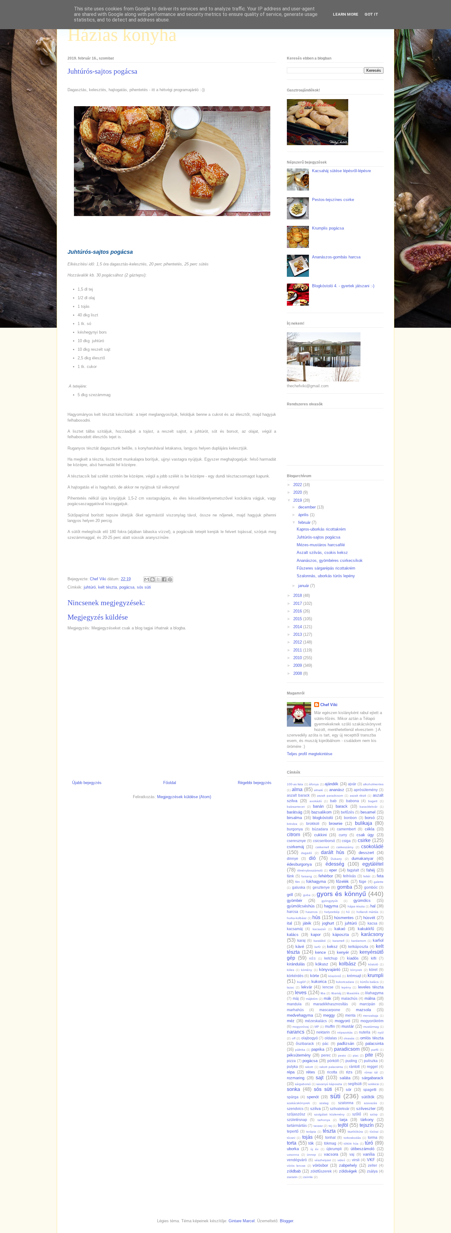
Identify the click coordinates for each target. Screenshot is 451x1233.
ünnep (311, 1154)
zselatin (292, 1177)
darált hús (332, 852)
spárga (293, 1097)
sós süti (144, 587)
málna (369, 998)
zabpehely (348, 1165)
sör (348, 1089)
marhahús (295, 1010)
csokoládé (372, 846)
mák (327, 998)
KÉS (312, 958)
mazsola (363, 1009)
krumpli (376, 975)
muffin (330, 1026)
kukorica (318, 981)
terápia (311, 1131)
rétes (310, 1072)
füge (362, 881)
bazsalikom (321, 812)
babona (352, 801)
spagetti (369, 1090)
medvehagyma (300, 1015)
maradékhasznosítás (330, 1004)
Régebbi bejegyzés (255, 782)
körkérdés (295, 976)
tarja (343, 1119)
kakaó (339, 928)
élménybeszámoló (310, 870)
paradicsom (347, 1049)
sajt (319, 1077)
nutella (364, 1032)
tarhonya (324, 1120)
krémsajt (354, 976)
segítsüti (355, 1084)
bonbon (350, 818)
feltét (366, 876)
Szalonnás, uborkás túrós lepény (326, 576)
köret (373, 970)
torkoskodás (352, 1137)
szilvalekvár (339, 1109)
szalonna (345, 1103)
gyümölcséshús (301, 906)
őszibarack (305, 1044)
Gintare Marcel (242, 1221)
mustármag (371, 1026)
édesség (335, 864)
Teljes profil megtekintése (309, 754)
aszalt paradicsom (330, 795)
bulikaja (363, 823)
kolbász (347, 963)
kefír (317, 947)
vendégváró (297, 1160)
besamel (368, 812)
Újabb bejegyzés (87, 782)
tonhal (330, 1137)
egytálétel (373, 864)
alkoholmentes (373, 784)
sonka (293, 1089)
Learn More (345, 14)
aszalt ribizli (358, 795)
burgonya (295, 829)
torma (372, 1137)
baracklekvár (368, 806)
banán (318, 806)
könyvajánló (329, 969)
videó (341, 1160)
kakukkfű (366, 928)
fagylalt (353, 870)
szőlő (356, 1114)
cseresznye (296, 841)
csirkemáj (295, 847)
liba (323, 993)
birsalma (294, 817)
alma (297, 789)
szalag (324, 1103)
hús (316, 917)
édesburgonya (299, 864)
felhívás (349, 876)
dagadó (306, 853)
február (305, 522)
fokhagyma (316, 881)
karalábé (320, 940)
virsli (356, 1160)
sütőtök (368, 1097)
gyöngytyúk (330, 901)
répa (291, 1072)
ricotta (332, 1072)
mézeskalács (316, 1021)
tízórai (374, 1131)
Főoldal (169, 782)
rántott (354, 1067)
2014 (298, 626)
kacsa (372, 923)
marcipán (367, 1004)
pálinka (300, 1049)
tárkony (367, 1119)
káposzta (341, 934)
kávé (299, 946)
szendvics (295, 1109)
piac (356, 1055)
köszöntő (334, 976)
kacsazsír (319, 929)
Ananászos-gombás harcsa (336, 257)
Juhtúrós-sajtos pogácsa (318, 537)
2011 (298, 650)
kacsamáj (295, 929)
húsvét (369, 917)
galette (379, 881)
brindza (292, 823)
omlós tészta (372, 1038)
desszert (366, 852)
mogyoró (342, 1020)
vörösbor (320, 1165)
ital (289, 923)
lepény (346, 987)
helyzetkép (332, 912)
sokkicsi (373, 1084)
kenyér (343, 952)
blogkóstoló (323, 817)
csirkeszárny (344, 847)
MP (316, 1026)
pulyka (292, 1067)
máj (296, 998)
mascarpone (329, 1010)
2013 (298, 634)
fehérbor (325, 876)
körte (314, 975)
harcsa (292, 912)
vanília (369, 1154)
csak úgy (365, 835)
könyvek (356, 970)
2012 (298, 642)
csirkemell (322, 847)
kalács (293, 934)
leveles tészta (371, 987)
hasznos (312, 912)
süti (335, 1096)
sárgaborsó (303, 1084)
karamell (338, 940)
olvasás (349, 1038)
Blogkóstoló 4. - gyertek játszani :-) (343, 286)
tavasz (318, 1125)
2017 (298, 603)
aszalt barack (298, 795)
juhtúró (90, 587)
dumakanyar (362, 858)
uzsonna (293, 1154)
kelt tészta (107, 587)
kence (320, 952)
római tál (371, 1072)
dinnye (292, 858)
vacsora (331, 1154)
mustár (347, 1026)
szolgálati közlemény (329, 1114)
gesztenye (321, 887)
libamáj (336, 993)
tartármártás (297, 1125)
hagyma (331, 906)
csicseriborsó (324, 841)
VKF (371, 1160)
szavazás (370, 1103)
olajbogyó (309, 1038)
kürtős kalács (369, 982)
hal (373, 906)
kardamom (358, 940)
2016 (298, 611)
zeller (372, 1165)
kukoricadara (345, 982)
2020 (298, 492)
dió (312, 858)
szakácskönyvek (298, 1103)
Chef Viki (328, 704)
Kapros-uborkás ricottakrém (321, 529)
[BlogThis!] (152, 579)
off (293, 1038)
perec (326, 1055)
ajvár (352, 784)
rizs (349, 1072)
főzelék (342, 881)
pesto (342, 1055)
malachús (349, 998)
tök (311, 1143)
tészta (329, 1131)
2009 (298, 665)
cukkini (320, 835)
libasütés (353, 993)
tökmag (330, 1143)
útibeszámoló (362, 1148)
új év (314, 1149)
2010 (298, 657)
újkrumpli (334, 1149)
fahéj (370, 870)
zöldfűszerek (321, 1171)
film (297, 881)
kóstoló (373, 964)
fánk (290, 876)
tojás (307, 1137)
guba (306, 895)
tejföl (343, 1125)
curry (343, 835)
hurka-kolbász (296, 918)
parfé (375, 1049)
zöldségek (348, 1171)
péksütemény (299, 1055)
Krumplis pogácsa (328, 228)
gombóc (371, 887)
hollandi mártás (368, 912)
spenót (313, 1097)
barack (342, 806)
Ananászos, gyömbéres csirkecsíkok (330, 560)
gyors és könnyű (341, 893)
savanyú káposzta (329, 1084)
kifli (373, 958)
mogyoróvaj (300, 1026)
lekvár (306, 987)
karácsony (372, 934)
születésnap (297, 1120)
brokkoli (312, 823)
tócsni (291, 1137)
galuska (298, 887)
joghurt (328, 923)
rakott (309, 1067)
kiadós (353, 958)
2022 (298, 484)
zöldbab (294, 1171)
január (304, 585)
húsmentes (344, 917)
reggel (372, 1067)
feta (380, 876)
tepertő (293, 1131)
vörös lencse (296, 1165)
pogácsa (126, 587)
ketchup (330, 958)
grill (290, 894)
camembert (346, 829)
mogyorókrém (372, 1021)
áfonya (314, 784)
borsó (370, 817)
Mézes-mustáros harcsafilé (321, 545)
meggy (329, 1015)
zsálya (372, 1171)
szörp (374, 1114)
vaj (351, 1154)
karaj (301, 940)
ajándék (331, 784)
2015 (298, 618)
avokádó (316, 801)
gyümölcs (362, 900)
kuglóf (301, 982)
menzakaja (370, 1015)
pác (325, 1044)
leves (300, 992)
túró (369, 1143)
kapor (316, 934)
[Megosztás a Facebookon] (164, 579)
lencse (327, 987)
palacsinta (374, 1043)
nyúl (381, 1032)
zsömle (308, 1177)
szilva (315, 1108)
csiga (346, 841)
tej (330, 1125)
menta (350, 1015)
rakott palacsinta (331, 1067)
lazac (290, 987)
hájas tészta (356, 906)
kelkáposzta (358, 947)
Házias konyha (122, 35)
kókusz (321, 964)
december (307, 507)
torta (291, 1143)
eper (333, 870)
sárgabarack (373, 1078)
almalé (318, 790)
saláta (345, 1078)
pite (369, 1054)
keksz (332, 946)
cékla (369, 829)
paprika (317, 1049)
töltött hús (351, 1143)
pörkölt (333, 1061)
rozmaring (295, 1078)
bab (333, 801)
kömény (306, 970)
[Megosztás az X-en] (158, 579)
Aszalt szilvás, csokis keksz (322, 552)
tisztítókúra (355, 1131)
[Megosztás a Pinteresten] (170, 579)
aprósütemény (366, 790)
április (304, 514)
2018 (298, 595)
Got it (371, 14)
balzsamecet (296, 806)
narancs (295, 1031)
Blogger (286, 1221)
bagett (372, 801)
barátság (294, 812)
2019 (298, 500)
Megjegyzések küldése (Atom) (184, 796)
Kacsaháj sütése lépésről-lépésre (341, 170)
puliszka (371, 1061)
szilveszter (366, 1108)
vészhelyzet (322, 1160)
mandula (294, 1004)
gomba (344, 887)
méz (291, 1020)
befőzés (347, 812)
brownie (335, 823)
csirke (364, 840)
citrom (293, 834)
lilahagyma (374, 993)
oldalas (331, 1038)
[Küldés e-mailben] (147, 579)
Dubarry (336, 858)
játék (307, 923)
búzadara (320, 829)
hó (348, 912)
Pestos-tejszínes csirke (333, 199)
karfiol (378, 940)
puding (351, 1061)
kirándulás (296, 964)
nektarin (323, 1032)
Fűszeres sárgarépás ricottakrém (326, 568)
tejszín (367, 1125)
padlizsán (345, 1043)
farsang (306, 876)
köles (290, 970)
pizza (291, 1061)
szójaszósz (296, 1114)
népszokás (345, 1032)
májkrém (312, 998)
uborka (293, 1148)
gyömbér (294, 900)
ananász (336, 789)
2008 (298, 673)
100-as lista (295, 784)
